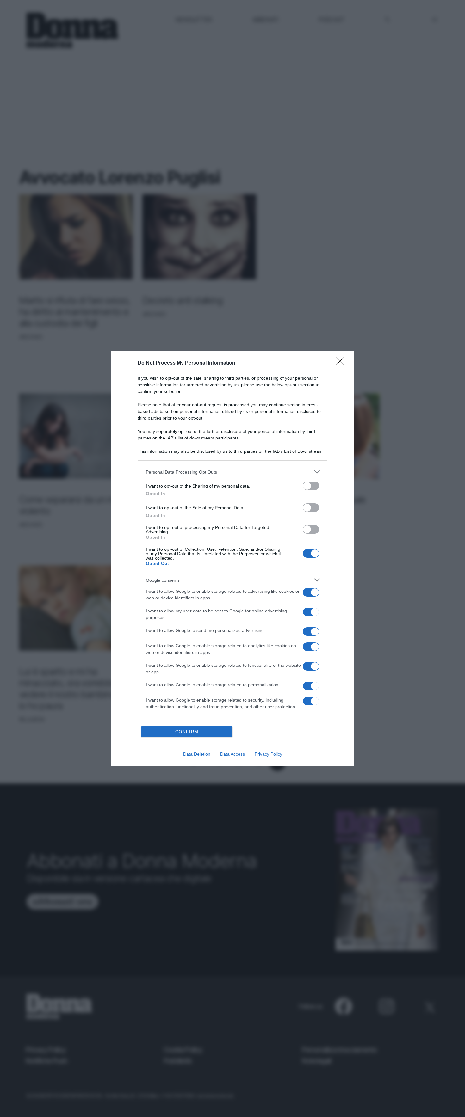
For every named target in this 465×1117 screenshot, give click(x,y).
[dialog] (232, 558)
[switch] (311, 486)
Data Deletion (196, 754)
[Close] (342, 363)
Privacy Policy (268, 754)
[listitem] (232, 472)
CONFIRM (187, 731)
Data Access (232, 754)
